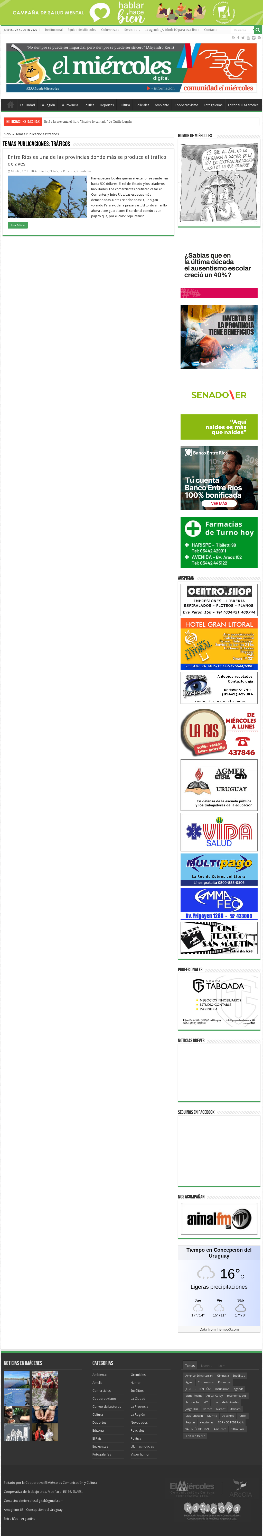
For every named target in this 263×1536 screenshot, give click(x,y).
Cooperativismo (186, 105)
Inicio (7, 134)
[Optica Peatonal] (219, 687)
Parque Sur (192, 1402)
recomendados (237, 1395)
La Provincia (69, 105)
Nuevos (206, 1366)
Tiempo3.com (228, 1329)
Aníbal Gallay (214, 1395)
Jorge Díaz (192, 1409)
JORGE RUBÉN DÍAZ (198, 1389)
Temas (190, 1366)
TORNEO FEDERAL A (230, 1422)
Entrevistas (100, 1446)
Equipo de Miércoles (82, 30)
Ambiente (162, 105)
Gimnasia (223, 1375)
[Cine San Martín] (219, 938)
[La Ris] (219, 731)
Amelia (97, 1383)
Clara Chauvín (194, 1415)
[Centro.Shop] (219, 600)
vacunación (222, 1389)
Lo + (222, 1366)
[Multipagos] (219, 869)
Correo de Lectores (106, 1406)
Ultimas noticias (142, 1446)
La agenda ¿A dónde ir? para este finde (172, 30)
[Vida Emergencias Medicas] (219, 832)
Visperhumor (140, 1454)
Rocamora (224, 1382)
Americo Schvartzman (199, 1375)
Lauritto (212, 1415)
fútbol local (238, 1429)
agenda (238, 1389)
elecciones (207, 1422)
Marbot (221, 1409)
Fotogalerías (213, 105)
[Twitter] (243, 38)
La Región (48, 105)
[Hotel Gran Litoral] (219, 644)
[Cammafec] (219, 903)
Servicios (130, 30)
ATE (206, 1402)
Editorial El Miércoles (243, 105)
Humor (136, 1383)
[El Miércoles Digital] (131, 66)
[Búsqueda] (258, 30)
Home (10, 104)
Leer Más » (18, 225)
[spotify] (259, 38)
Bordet (207, 1409)
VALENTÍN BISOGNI (197, 1429)
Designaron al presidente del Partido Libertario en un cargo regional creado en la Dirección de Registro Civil (119, 121)
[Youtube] (248, 38)
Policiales (142, 105)
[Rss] (234, 38)
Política (89, 105)
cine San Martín (195, 1436)
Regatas (190, 1422)
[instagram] (253, 38)
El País (54, 171)
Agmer (189, 1382)
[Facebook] (238, 38)
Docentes (228, 1415)
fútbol (243, 1415)
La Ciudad (27, 105)
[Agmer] (219, 785)
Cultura (124, 105)
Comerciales (101, 1391)
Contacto (211, 30)
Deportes (107, 105)
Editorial (98, 1430)
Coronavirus (206, 1382)
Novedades (84, 171)
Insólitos (137, 1391)
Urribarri (235, 1409)
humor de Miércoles (226, 1402)
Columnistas (110, 30)
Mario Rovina (193, 1395)
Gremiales (138, 1375)
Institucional (54, 30)
